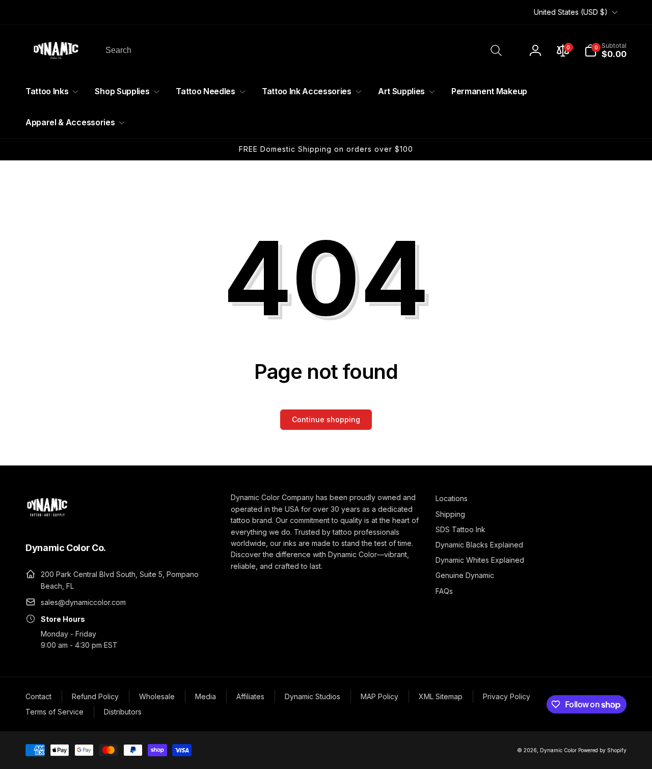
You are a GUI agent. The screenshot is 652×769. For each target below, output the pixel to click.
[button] (605, 50)
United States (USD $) (571, 12)
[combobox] (303, 50)
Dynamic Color (558, 750)
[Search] (496, 50)
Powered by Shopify (602, 750)
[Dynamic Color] (47, 519)
